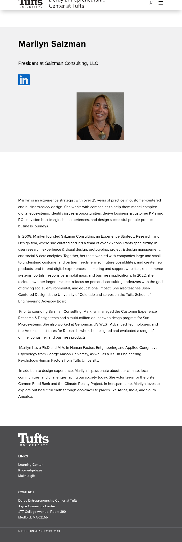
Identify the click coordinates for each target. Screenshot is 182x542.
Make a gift (26, 476)
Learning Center (30, 464)
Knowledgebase (30, 470)
